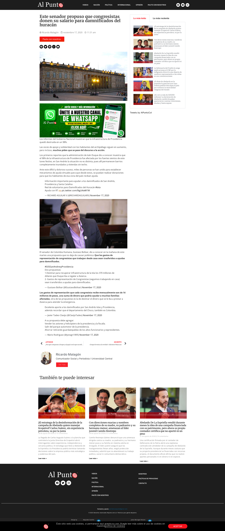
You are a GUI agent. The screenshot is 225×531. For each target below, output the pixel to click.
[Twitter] (63, 483)
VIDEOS (85, 5)
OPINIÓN (139, 5)
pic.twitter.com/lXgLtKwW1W (76, 190)
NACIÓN (96, 5)
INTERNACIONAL (124, 5)
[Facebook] (178, 5)
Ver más (61, 364)
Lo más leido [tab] (139, 18)
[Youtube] (183, 5)
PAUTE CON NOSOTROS (157, 5)
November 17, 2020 (99, 195)
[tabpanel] (157, 65)
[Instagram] (187, 5)
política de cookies (114, 526)
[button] (41, 46)
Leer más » (42, 458)
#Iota (98, 187)
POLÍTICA (108, 5)
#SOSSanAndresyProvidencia (59, 266)
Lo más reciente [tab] (161, 18)
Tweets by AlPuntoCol (141, 112)
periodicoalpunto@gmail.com (118, 509)
